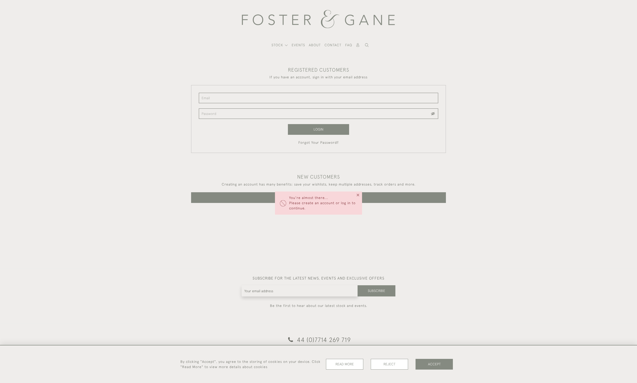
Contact (332, 45)
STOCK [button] (277, 45)
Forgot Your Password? (318, 142)
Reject (389, 364)
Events (298, 45)
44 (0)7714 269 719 (323, 339)
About (315, 45)
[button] (366, 45)
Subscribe (376, 291)
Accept (434, 364)
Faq (348, 45)
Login (318, 129)
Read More (344, 364)
